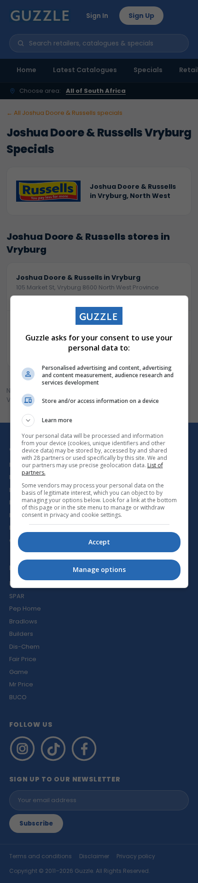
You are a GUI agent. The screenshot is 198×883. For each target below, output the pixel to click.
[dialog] (99, 441)
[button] (99, 420)
